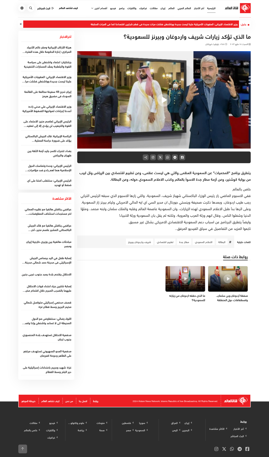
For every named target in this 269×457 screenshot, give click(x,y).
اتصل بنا (83, 400)
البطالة (221, 241)
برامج (121, 7)
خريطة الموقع (29, 400)
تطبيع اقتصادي (165, 241)
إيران (162, 7)
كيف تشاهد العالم (68, 7)
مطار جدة (184, 241)
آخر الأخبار (199, 7)
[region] (164, 100)
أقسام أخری (100, 7)
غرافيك (143, 7)
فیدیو (113, 7)
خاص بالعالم (242, 188)
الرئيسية (211, 7)
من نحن (69, 400)
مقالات (154, 7)
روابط (95, 400)
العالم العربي (184, 7)
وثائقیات (131, 7)
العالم (171, 7)
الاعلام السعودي (203, 241)
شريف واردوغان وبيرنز (139, 241)
